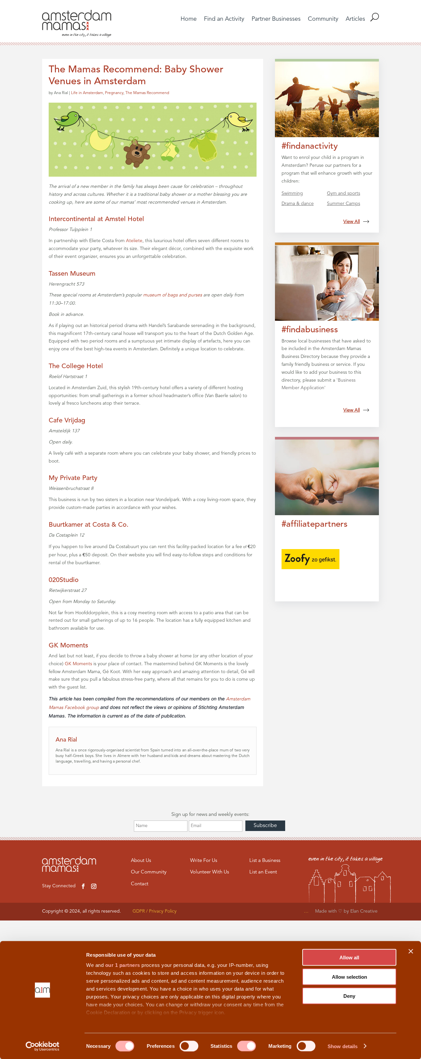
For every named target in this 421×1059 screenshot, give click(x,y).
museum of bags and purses (172, 295)
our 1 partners (122, 965)
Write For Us (203, 860)
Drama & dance (298, 203)
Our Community (148, 872)
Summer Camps (343, 203)
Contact (139, 884)
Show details (343, 1046)
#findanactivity (310, 146)
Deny (349, 996)
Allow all (349, 957)
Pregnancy (114, 93)
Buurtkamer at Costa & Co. (89, 525)
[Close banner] (411, 951)
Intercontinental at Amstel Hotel (96, 219)
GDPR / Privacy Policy (155, 911)
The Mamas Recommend (147, 93)
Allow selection (349, 976)
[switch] (189, 1046)
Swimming (292, 193)
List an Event (263, 872)
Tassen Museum (72, 274)
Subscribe (265, 825)
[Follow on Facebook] (83, 886)
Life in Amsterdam (87, 93)
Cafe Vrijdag (67, 420)
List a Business (264, 860)
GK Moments (68, 646)
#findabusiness (310, 330)
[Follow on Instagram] (93, 886)
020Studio (64, 580)
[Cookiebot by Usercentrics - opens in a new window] (42, 1046)
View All (351, 221)
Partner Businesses (276, 19)
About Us (141, 860)
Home (189, 19)
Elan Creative (364, 911)
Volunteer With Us (209, 872)
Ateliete (134, 241)
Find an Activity (224, 19)
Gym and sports (343, 193)
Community (323, 19)
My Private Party (73, 478)
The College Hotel (76, 366)
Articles (355, 19)
